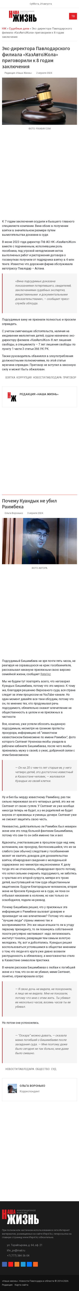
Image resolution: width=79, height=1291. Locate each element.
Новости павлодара (47, 377)
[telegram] (23, 1264)
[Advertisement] (39, 177)
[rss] (35, 1264)
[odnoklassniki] (17, 1264)
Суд (53, 1069)
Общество (42, 1069)
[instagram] (10, 1264)
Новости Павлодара (20, 1069)
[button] (4, 17)
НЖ (4, 28)
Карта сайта (21, 1284)
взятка (10, 377)
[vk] (29, 1264)
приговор (69, 377)
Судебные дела (19, 28)
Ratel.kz (45, 674)
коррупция (24, 377)
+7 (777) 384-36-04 (18, 1255)
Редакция (7, 1284)
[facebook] (4, 1264)
